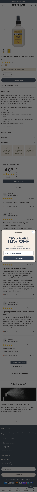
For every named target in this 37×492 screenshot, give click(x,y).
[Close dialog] (33, 232)
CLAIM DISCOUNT (18, 258)
